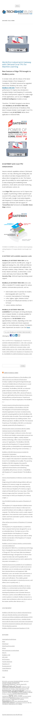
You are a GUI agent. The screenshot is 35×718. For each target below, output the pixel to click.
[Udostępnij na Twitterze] (14, 335)
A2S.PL (5, 681)
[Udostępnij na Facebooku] (11, 335)
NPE (11, 695)
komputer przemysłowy (13, 690)
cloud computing (13, 682)
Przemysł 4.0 (15, 699)
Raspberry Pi (18, 340)
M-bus (4, 648)
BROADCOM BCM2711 (14, 343)
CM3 (22, 343)
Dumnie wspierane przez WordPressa (12, 714)
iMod (3, 641)
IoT (27, 688)
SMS (28, 702)
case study (26, 681)
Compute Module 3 (9, 684)
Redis (15, 701)
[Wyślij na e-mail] (19, 335)
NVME (4, 349)
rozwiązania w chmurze (21, 702)
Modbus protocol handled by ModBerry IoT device (16, 586)
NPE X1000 (18, 696)
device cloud (20, 684)
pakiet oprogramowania (9, 697)
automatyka (11, 681)
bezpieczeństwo (18, 681)
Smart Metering (6, 668)
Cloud (4, 682)
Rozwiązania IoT (6, 666)
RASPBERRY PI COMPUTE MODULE (13, 354)
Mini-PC (4, 653)
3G (3, 681)
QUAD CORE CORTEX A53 (25, 349)
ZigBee (20, 704)
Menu (17, 6)
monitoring (5, 696)
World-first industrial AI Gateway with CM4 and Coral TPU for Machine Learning (16, 64)
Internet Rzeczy (20, 689)
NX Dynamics (6, 659)
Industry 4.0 (25, 687)
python (22, 699)
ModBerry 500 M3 (27, 692)
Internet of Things (8, 689)
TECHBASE (5, 670)
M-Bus (9, 692)
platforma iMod (6, 699)
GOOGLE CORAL (21, 347)
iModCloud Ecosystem (8, 646)
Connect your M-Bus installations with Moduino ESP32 (17, 617)
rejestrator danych (8, 702)
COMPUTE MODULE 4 (14, 345)
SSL (31, 702)
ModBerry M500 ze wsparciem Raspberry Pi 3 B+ (15, 628)
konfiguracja (28, 690)
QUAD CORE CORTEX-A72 (9, 351)
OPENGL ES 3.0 (10, 349)
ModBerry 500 (6, 655)
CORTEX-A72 (13, 347)
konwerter (4, 692)
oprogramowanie (27, 696)
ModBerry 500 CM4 (8, 88)
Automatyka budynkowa (9, 639)
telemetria (11, 704)
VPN (17, 704)
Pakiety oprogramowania (22, 697)
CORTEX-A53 (5, 347)
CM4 (25, 343)
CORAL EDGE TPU (25, 345)
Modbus (4, 693)
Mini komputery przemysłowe (10, 650)
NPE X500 (4, 657)
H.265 (28, 347)
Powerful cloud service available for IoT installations (17, 564)
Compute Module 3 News (11, 372)
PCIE (16, 349)
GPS (25, 684)
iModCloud (5, 644)
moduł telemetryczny (20, 694)
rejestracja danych (22, 701)
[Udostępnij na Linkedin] (16, 335)
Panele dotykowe (7, 661)
